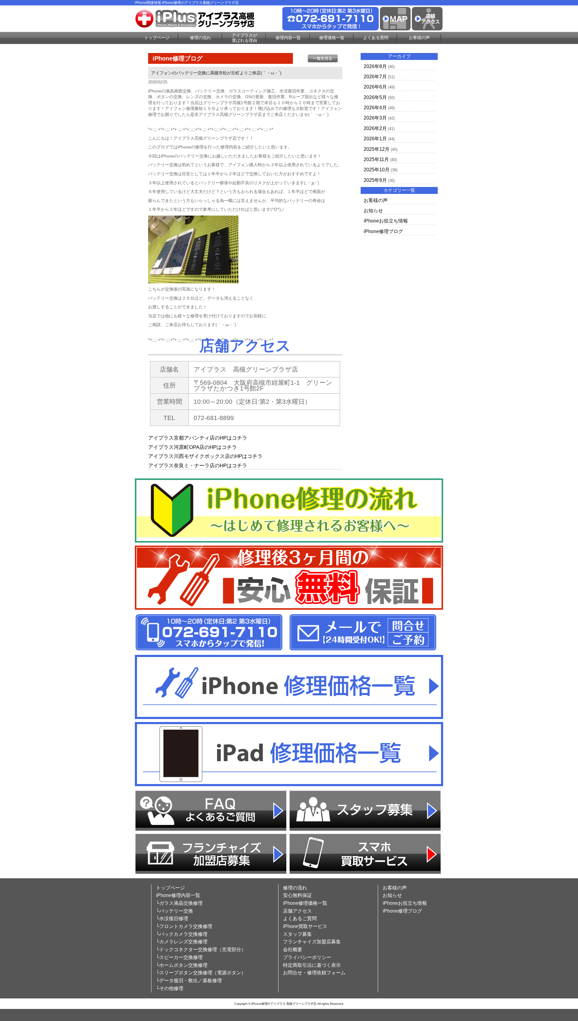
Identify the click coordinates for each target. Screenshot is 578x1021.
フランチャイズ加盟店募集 (312, 941)
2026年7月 (375, 76)
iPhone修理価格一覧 (305, 903)
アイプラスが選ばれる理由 (244, 38)
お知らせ (373, 210)
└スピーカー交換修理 (179, 957)
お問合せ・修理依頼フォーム (314, 972)
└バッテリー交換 (174, 911)
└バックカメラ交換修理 (181, 934)
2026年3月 (375, 117)
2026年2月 (375, 128)
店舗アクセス (297, 911)
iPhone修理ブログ (383, 231)
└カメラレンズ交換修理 (181, 941)
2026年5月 (375, 97)
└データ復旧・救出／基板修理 (189, 980)
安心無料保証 (297, 895)
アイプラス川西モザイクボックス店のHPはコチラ (205, 456)
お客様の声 (419, 37)
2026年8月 (375, 66)
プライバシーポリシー (307, 957)
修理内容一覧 (288, 37)
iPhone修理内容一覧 (178, 895)
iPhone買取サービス (305, 926)
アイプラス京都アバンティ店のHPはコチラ (197, 438)
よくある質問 (375, 37)
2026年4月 (375, 107)
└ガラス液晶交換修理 (179, 903)
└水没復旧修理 (172, 918)
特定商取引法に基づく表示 (312, 965)
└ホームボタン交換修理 (181, 965)
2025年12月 (377, 149)
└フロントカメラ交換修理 (184, 926)
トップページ (156, 37)
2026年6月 (375, 86)
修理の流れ (200, 37)
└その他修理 (169, 988)
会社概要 (292, 949)
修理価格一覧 (331, 37)
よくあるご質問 (300, 918)
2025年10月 (377, 169)
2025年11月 (376, 159)
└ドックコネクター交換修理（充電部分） (201, 949)
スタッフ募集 (297, 934)
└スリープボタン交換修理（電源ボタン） (201, 972)
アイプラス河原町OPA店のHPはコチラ (192, 447)
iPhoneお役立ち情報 (386, 220)
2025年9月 (375, 180)
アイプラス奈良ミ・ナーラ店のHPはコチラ (197, 465)
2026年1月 (375, 138)
